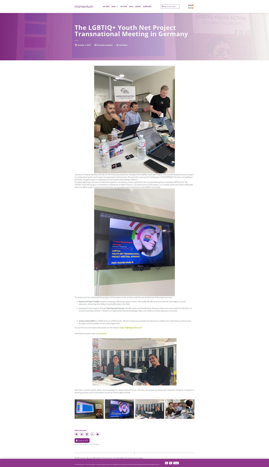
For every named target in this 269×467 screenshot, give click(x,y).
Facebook (102, 333)
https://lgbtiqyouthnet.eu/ (130, 327)
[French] (191, 5)
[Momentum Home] (84, 6)
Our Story (106, 6)
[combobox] (170, 6)
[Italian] (191, 8)
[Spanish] (193, 8)
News (131, 6)
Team (113, 6)
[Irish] (189, 8)
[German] (193, 5)
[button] (76, 434)
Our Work (123, 6)
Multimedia (147, 6)
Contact (138, 6)
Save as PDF (83, 440)
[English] (189, 5)
